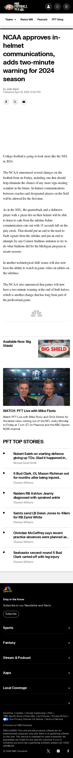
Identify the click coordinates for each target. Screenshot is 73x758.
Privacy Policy (59, 716)
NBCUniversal (24, 725)
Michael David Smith (25, 463)
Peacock (42, 19)
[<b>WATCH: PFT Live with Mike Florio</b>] (36, 387)
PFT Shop (57, 19)
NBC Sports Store (13, 716)
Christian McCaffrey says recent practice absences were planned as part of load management (40, 535)
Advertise (8, 713)
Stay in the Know (13, 599)
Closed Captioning (36, 713)
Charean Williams (23, 482)
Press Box (30, 716)
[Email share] (23, 102)
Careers (19, 713)
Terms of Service (54, 719)
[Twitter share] (15, 102)
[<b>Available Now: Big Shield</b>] (54, 349)
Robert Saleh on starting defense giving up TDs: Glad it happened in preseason (39, 456)
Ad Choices (44, 716)
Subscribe (11, 614)
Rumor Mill (26, 19)
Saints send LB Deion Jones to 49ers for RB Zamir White (41, 515)
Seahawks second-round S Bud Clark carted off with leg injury (37, 555)
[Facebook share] (6, 102)
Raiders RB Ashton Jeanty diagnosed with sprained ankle (36, 496)
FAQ (50, 713)
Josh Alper (12, 89)
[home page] (16, 7)
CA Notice (37, 719)
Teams (9, 19)
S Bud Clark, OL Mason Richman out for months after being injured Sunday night (41, 476)
